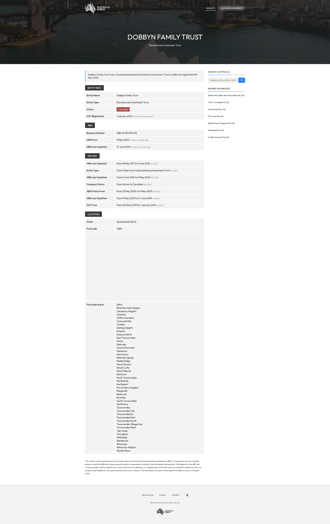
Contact (175, 495)
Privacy (162, 495)
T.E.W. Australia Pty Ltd (218, 102)
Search (241, 80)
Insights (210, 8)
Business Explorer (231, 8)
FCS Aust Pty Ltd (215, 116)
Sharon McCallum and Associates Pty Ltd (226, 95)
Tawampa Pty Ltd (216, 130)
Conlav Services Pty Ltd (218, 137)
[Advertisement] (226, 182)
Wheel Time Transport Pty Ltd (221, 123)
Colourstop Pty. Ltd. (217, 109)
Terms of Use (147, 495)
